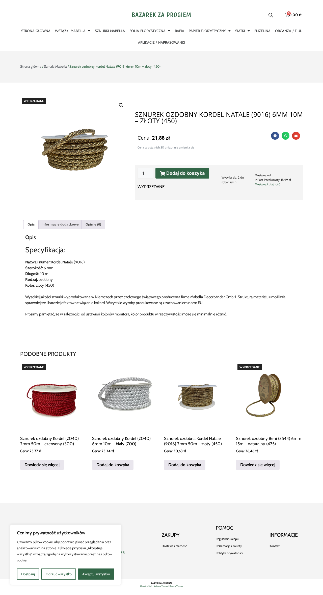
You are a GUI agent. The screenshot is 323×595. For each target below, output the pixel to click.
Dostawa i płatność (267, 184)
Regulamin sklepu (227, 539)
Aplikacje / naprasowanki (161, 42)
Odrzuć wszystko (59, 574)
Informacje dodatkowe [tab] (60, 224)
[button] (121, 105)
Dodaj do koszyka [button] (112, 464)
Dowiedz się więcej (42, 464)
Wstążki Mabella (70, 31)
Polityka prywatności (229, 553)
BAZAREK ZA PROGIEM (161, 15)
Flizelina (262, 31)
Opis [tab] (31, 224)
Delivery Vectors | (162, 586)
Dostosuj (28, 574)
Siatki (240, 31)
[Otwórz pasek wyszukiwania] (270, 15)
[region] (65, 555)
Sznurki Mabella (110, 31)
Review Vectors (176, 586)
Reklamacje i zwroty (229, 546)
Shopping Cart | (147, 586)
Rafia (179, 31)
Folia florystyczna (147, 31)
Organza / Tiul (288, 31)
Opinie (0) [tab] (93, 224)
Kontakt (275, 546)
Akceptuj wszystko (96, 574)
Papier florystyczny (207, 31)
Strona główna (35, 31)
